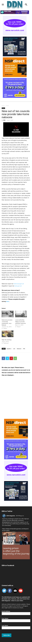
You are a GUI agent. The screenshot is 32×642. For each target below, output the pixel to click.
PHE (24, 348)
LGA (14, 348)
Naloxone (19, 348)
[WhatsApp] (15, 358)
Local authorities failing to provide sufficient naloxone (20, 321)
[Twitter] (7, 358)
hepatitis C (9, 348)
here (7, 301)
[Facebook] (3, 358)
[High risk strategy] (7, 334)
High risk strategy (7, 339)
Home (3, 105)
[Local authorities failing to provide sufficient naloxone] (21, 314)
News (7, 105)
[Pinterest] (11, 358)
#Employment (6, 522)
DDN (4, 120)
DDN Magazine (10, 515)
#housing (14, 520)
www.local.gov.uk (18, 284)
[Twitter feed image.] (16, 545)
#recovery (8, 525)
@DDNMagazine (20, 515)
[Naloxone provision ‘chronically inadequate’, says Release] (7, 314)
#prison (26, 519)
